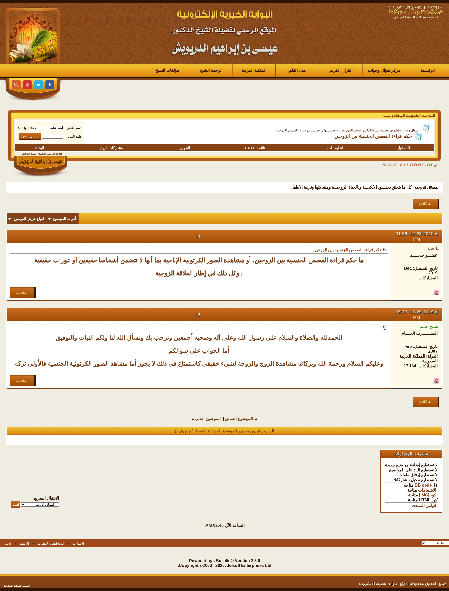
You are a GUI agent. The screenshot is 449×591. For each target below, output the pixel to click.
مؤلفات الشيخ (167, 70)
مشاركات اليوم (111, 148)
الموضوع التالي (208, 418)
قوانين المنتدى (424, 505)
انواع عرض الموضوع (28, 219)
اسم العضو (74, 128)
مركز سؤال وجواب (384, 70)
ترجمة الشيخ (210, 70)
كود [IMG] (427, 495)
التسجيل (403, 148)
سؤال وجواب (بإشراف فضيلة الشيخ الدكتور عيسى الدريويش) (379, 130)
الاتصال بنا (78, 543)
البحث (39, 148)
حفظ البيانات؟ (27, 128)
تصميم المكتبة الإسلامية (17, 585)
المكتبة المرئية (254, 70)
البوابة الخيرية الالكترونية (50, 543)
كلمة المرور (73, 136)
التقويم (185, 148)
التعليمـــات (335, 148)
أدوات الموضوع (64, 219)
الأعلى (7, 543)
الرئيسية (427, 70)
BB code (423, 485)
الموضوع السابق (239, 418)
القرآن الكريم (340, 70)
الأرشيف (24, 543)
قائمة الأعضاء (255, 148)
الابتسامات (427, 490)
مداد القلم (297, 70)
